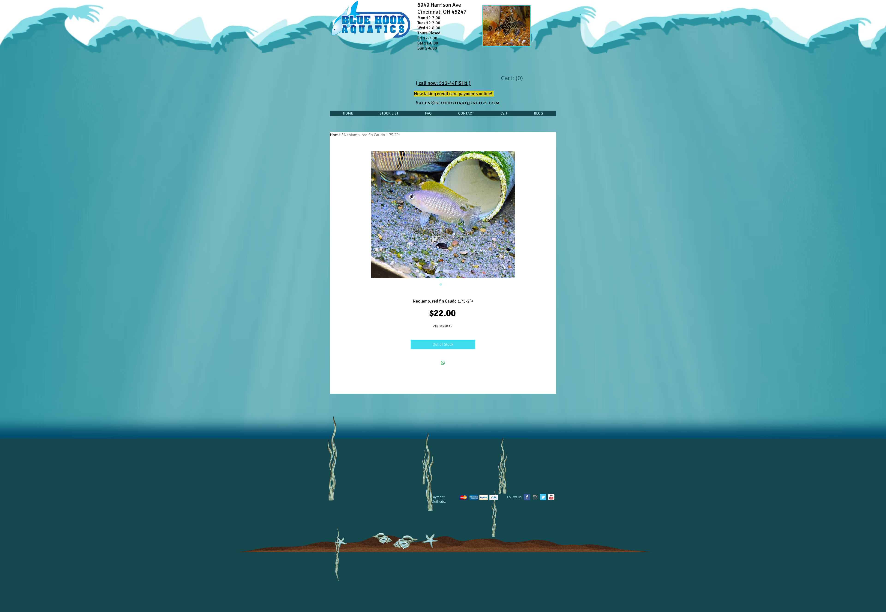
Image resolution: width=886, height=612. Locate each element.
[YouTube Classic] (551, 497)
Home (335, 134)
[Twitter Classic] (543, 497)
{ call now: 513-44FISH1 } (443, 83)
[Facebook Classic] (527, 497)
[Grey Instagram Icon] (535, 497)
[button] (389, 113)
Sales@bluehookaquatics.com (458, 103)
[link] (511, 78)
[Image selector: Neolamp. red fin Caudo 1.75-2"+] (440, 284)
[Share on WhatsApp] (443, 363)
